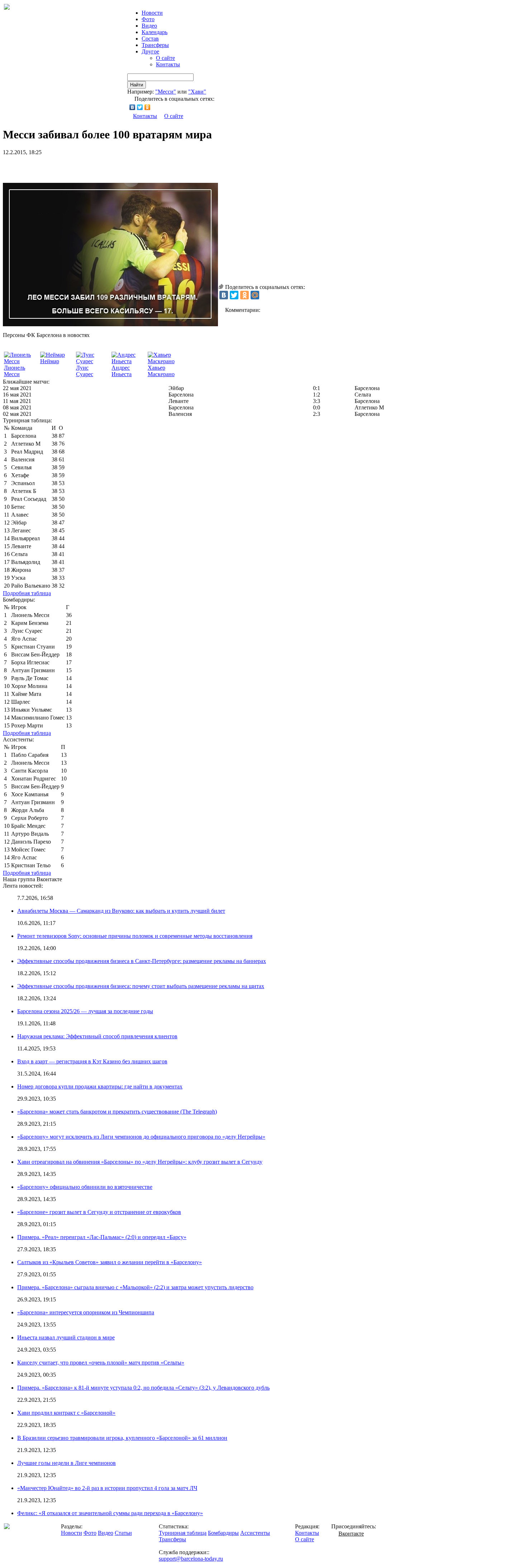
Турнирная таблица (182, 1533)
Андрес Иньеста (121, 371)
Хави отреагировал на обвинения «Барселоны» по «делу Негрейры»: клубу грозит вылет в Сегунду (139, 1162)
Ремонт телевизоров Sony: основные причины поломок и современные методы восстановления (134, 936)
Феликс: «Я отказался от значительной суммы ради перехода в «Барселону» (110, 1513)
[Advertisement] (87, 166)
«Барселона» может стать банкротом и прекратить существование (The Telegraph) (117, 1112)
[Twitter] (140, 107)
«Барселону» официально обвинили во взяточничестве (84, 1187)
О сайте (165, 58)
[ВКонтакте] (132, 107)
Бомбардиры (223, 1533)
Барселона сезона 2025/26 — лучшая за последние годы (85, 1011)
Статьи (123, 1533)
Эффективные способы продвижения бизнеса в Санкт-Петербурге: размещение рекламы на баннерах (141, 961)
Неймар (49, 361)
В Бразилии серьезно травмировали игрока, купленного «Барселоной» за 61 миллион (122, 1438)
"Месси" (165, 92)
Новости (71, 1533)
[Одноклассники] (147, 107)
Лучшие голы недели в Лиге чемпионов (66, 1463)
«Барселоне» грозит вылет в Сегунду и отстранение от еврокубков (99, 1212)
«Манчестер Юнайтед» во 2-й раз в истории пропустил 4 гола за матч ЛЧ (107, 1488)
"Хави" (197, 92)
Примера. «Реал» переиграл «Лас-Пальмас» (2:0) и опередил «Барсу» (101, 1237)
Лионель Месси (14, 371)
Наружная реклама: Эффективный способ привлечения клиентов (97, 1036)
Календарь (154, 32)
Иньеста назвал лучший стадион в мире (66, 1337)
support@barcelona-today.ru (191, 1559)
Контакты (168, 64)
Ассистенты (255, 1533)
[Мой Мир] (255, 295)
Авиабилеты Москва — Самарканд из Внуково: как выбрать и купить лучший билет (121, 911)
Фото (148, 19)
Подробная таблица (27, 593)
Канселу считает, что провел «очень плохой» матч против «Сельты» (100, 1362)
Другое (150, 51)
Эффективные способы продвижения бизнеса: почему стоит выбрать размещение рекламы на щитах (140, 986)
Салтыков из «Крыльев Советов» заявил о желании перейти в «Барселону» (109, 1262)
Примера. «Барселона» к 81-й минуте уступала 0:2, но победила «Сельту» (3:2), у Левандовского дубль (143, 1388)
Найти (136, 84)
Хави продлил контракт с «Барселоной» (66, 1413)
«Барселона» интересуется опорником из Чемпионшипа (85, 1312)
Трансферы (155, 45)
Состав (150, 38)
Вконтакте (351, 1534)
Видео (149, 26)
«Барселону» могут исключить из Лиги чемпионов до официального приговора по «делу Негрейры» (141, 1137)
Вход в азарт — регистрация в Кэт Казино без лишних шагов (92, 1061)
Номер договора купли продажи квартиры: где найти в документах (99, 1086)
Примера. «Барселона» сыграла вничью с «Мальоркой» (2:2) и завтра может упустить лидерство (135, 1287)
